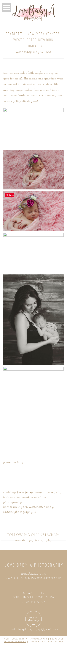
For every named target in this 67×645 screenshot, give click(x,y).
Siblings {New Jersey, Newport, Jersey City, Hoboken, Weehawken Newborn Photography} (32, 497)
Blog (20, 462)
